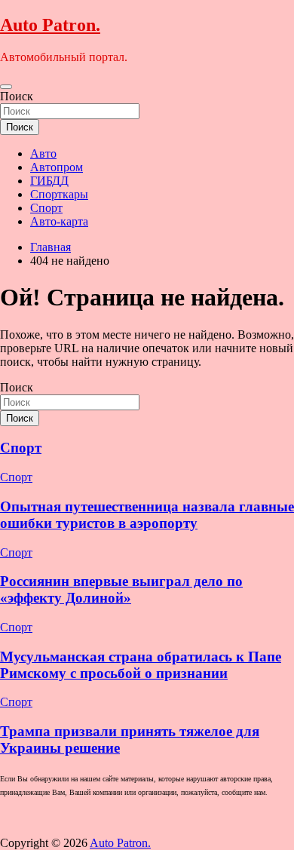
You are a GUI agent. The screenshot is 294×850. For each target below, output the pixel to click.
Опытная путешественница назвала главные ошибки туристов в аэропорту (147, 515)
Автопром (56, 167)
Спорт (46, 207)
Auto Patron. (50, 25)
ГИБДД (49, 180)
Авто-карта (59, 221)
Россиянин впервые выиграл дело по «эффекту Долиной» (121, 589)
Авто (43, 153)
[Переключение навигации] (6, 86)
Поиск (16, 96)
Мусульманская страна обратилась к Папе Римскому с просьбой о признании (140, 665)
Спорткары (59, 194)
